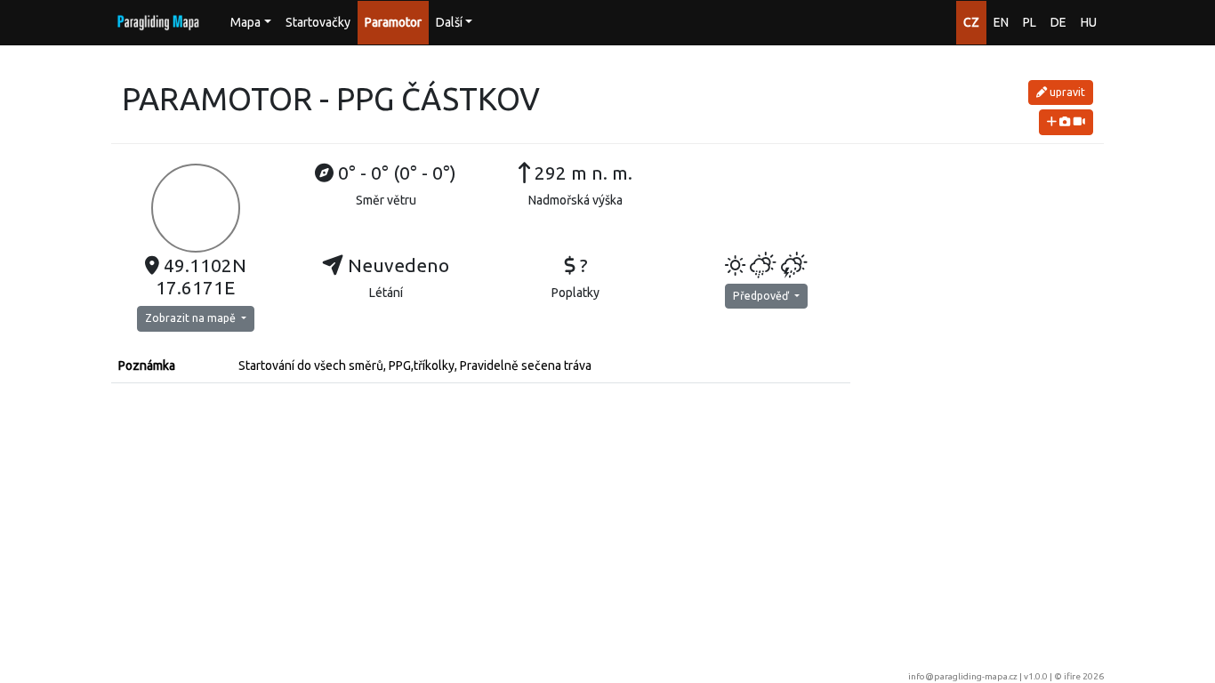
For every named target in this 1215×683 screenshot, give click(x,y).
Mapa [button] (245, 22)
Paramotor (393, 22)
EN (1001, 22)
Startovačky (318, 22)
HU (1089, 22)
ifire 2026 (1084, 676)
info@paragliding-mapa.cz (963, 676)
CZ (971, 22)
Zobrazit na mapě (191, 318)
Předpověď (762, 295)
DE (1058, 22)
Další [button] (449, 22)
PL (1029, 22)
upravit (1066, 92)
